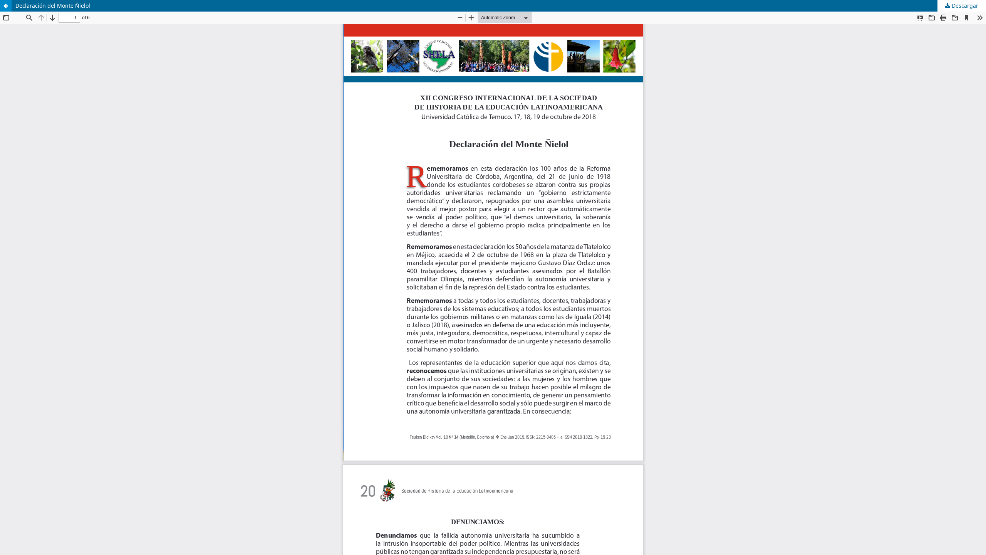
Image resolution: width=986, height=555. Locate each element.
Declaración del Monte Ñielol (52, 5)
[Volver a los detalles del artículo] (6, 6)
